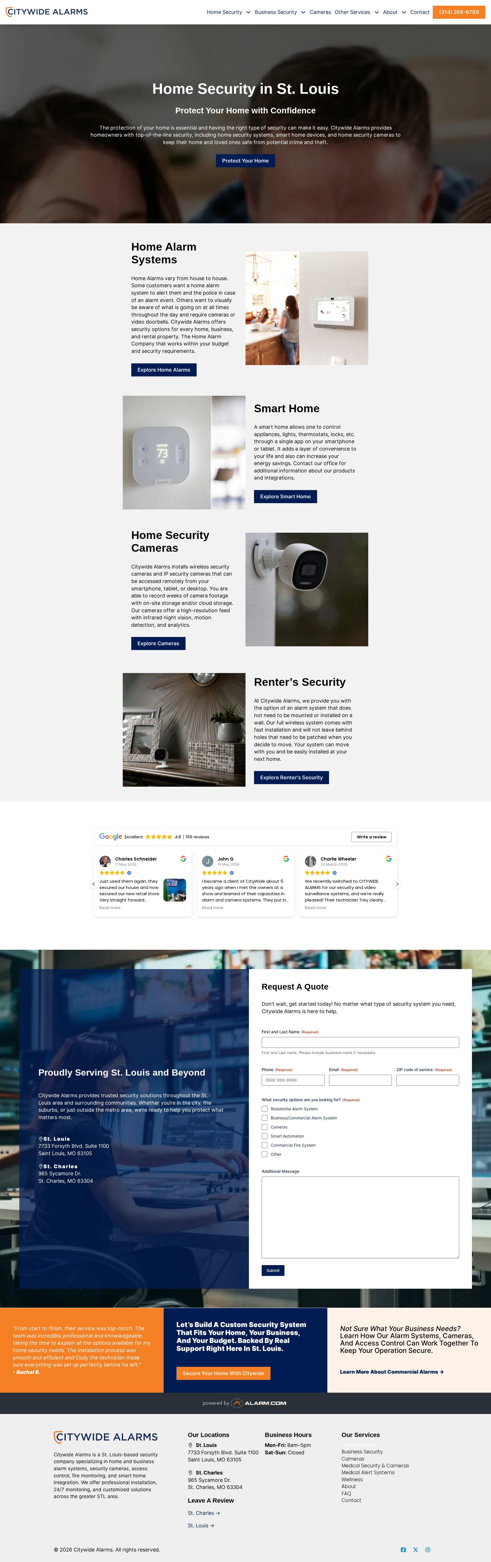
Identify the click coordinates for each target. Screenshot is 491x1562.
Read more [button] (110, 908)
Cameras (320, 12)
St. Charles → (204, 1513)
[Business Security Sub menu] (303, 12)
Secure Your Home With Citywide (223, 1373)
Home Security (224, 12)
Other (276, 1154)
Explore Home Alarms (164, 370)
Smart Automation (287, 1136)
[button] (397, 884)
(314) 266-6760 (459, 12)
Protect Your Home (245, 161)
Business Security (276, 12)
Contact (420, 12)
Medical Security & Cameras (375, 1465)
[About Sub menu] (404, 12)
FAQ (346, 1493)
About (390, 12)
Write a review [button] (371, 837)
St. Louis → (201, 1525)
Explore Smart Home (285, 496)
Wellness (352, 1479)
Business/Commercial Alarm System (304, 1117)
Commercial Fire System (293, 1145)
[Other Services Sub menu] (376, 12)
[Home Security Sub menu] (248, 12)
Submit (273, 1270)
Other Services (352, 12)
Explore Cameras (158, 643)
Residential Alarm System (294, 1108)
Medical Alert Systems (368, 1472)
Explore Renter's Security (291, 777)
